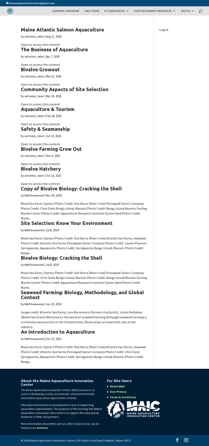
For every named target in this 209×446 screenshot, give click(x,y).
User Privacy (118, 391)
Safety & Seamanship (45, 129)
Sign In (185, 10)
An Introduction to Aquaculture (58, 332)
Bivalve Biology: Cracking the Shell (61, 258)
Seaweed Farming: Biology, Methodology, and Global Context (82, 294)
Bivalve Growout (40, 69)
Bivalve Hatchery (41, 168)
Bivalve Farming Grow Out (51, 149)
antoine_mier (34, 36)
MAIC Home (91, 10)
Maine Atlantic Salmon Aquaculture (62, 29)
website (42, 428)
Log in (163, 30)
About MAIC (117, 386)
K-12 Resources (114, 10)
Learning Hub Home (65, 10)
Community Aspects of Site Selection (64, 89)
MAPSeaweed (34, 195)
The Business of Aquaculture (54, 49)
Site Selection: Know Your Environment (67, 223)
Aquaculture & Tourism (47, 109)
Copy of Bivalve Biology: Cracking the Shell (71, 188)
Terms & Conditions (123, 397)
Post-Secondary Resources (153, 10)
